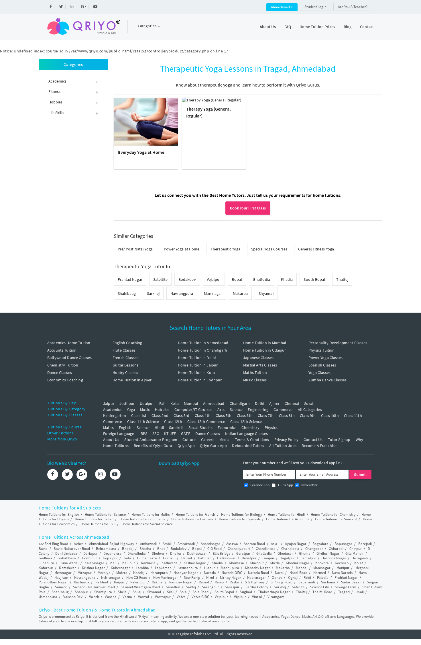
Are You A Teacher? (353, 6)
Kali (113, 562)
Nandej (138, 572)
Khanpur (257, 562)
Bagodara (320, 543)
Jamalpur (308, 558)
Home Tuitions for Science (105, 514)
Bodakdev (187, 279)
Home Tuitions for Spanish (239, 519)
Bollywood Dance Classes (69, 357)
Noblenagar (256, 577)
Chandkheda (266, 548)
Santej (191, 587)
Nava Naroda (342, 572)
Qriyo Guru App (213, 445)
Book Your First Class (248, 208)
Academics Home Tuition (68, 342)
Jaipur (108, 403)
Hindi (159, 427)
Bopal (237, 279)
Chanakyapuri (239, 548)
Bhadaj (127, 548)
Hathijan (204, 558)
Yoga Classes (319, 372)
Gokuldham (67, 558)
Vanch (94, 596)
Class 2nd (160, 415)
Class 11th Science (143, 421)
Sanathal (173, 587)
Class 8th (287, 415)
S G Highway (255, 582)
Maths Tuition (255, 372)
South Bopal (314, 279)
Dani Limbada (66, 553)
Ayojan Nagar (295, 543)
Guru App (285, 485)
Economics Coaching (65, 380)
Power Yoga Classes (325, 357)
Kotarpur (46, 567)
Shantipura (103, 591)
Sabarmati (306, 582)
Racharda (81, 582)
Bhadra (145, 548)
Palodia (323, 577)
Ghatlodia (261, 279)
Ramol (204, 582)
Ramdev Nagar (181, 582)
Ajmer (274, 403)
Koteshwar (67, 567)
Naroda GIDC (232, 572)
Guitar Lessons (125, 365)
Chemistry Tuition (62, 365)
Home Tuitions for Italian (94, 519)
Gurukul (169, 558)
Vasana (111, 596)
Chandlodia (290, 548)
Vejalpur (214, 279)
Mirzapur (85, 572)
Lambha (142, 567)
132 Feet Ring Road (53, 543)
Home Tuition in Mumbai (264, 342)
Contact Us (313, 439)
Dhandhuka (136, 553)
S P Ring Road (281, 582)
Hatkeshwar (226, 558)
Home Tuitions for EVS (97, 524)
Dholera (158, 553)
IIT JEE (170, 433)
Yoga (131, 409)
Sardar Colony (256, 587)
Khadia (287, 279)
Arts (221, 409)
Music (145, 409)
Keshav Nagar (195, 562)
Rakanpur (138, 582)
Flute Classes (124, 350)
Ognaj (293, 577)
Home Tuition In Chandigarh (202, 350)
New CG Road (136, 577)
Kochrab (342, 562)
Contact (367, 26)
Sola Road (200, 591)
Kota (174, 403)
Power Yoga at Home (182, 249)
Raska (234, 582)
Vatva (181, 596)
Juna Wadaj (69, 562)
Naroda (210, 572)
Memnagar (63, 572)
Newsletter (309, 485)
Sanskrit (176, 427)
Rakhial (158, 582)
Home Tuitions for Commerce (142, 519)
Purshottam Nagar (53, 582)
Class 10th (330, 415)
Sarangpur (210, 587)
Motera (121, 572)
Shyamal (266, 293)
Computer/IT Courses (193, 409)
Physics (271, 427)
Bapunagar (344, 543)
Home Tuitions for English (59, 514)
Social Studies (200, 427)
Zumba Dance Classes (327, 380)
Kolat (358, 562)
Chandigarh (240, 403)
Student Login (315, 6)
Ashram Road (254, 543)
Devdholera (112, 553)
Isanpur (268, 558)
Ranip (219, 582)
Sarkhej (153, 293)
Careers (207, 439)
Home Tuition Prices (317, 26)
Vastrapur (163, 596)
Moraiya (104, 572)
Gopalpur (110, 558)
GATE (185, 433)
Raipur (119, 582)
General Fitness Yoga (316, 249)
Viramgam (275, 596)
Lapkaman (163, 567)
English (125, 427)
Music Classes (255, 380)
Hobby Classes (125, 372)
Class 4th (202, 415)
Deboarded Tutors (248, 445)
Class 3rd (181, 415)
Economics (227, 427)
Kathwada (170, 562)
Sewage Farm (345, 587)
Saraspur (232, 587)
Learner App (259, 485)
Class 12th (173, 421)
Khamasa (236, 562)
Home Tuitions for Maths (150, 514)
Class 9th (308, 415)
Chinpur (355, 548)
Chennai (292, 403)
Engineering (258, 409)
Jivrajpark (360, 558)
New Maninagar (165, 577)
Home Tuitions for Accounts (287, 519)
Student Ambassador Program (150, 439)
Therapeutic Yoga (225, 249)
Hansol (186, 558)
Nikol (210, 577)
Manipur (343, 567)
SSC (155, 433)
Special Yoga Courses (269, 249)
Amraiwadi (186, 543)
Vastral (143, 596)
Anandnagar (211, 543)
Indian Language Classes (246, 433)
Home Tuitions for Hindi (286, 514)
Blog (347, 26)
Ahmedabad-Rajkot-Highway (111, 543)
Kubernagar (120, 567)
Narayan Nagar (186, 572)
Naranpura (159, 572)
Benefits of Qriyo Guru (153, 445)
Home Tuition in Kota (196, 372)
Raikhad (101, 582)
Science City (319, 587)
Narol (279, 572)
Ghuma (305, 553)
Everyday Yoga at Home (141, 152)
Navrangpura (181, 293)
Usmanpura (48, 596)
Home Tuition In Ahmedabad (203, 342)
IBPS (143, 433)
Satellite (160, 279)
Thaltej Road (322, 591)
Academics (112, 409)
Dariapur (90, 553)
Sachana (328, 582)
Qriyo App (186, 445)
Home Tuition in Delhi (197, 357)
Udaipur (147, 403)
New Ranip (192, 577)
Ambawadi (148, 543)
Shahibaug (127, 293)
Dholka (175, 553)
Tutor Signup (339, 439)
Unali (359, 591)
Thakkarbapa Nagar (274, 591)
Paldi (307, 577)
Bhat (161, 548)
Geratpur (243, 553)
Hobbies (162, 409)
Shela (122, 591)
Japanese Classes (258, 357)
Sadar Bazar (351, 582)
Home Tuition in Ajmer (132, 380)
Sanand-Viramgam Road (140, 587)
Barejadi (365, 543)
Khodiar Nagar (297, 562)
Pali (162, 403)
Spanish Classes (322, 365)
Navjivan (61, 577)
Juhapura (46, 562)
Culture (189, 439)
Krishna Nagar (93, 567)
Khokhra (322, 562)
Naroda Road (258, 572)
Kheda (275, 562)
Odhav (277, 577)
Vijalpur (240, 596)
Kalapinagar (94, 562)
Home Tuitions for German (192, 519)
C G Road (214, 548)
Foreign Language (118, 433)
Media (224, 439)
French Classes (125, 357)
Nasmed (319, 572)
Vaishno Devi (73, 596)
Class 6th (245, 415)
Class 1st (138, 415)
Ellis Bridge (221, 553)
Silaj (170, 591)
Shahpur (81, 591)
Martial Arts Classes (260, 365)
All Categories (310, 409)
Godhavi (45, 558)
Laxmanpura (188, 567)
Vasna (127, 596)
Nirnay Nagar (230, 577)
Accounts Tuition (61, 350)
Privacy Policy (286, 439)
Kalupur (128, 562)
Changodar (314, 548)
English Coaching (127, 342)
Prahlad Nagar (130, 279)
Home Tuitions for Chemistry (333, 514)
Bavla (43, 548)
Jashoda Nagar (334, 558)
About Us (268, 26)
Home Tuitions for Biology (241, 514)
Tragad (344, 591)
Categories (147, 25)
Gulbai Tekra (147, 558)
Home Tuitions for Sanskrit (336, 519)
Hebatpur (249, 558)
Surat (309, 403)
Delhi (259, 403)
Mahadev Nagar (257, 567)
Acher (78, 543)
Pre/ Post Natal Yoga (135, 249)
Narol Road (298, 572)
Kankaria (148, 562)
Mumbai (191, 403)
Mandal (302, 567)
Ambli (167, 543)
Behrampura (106, 548)
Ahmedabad (281, 7)
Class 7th (266, 415)
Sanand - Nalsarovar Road (94, 587)
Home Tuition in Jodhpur (200, 380)
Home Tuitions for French (195, 514)
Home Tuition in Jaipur (198, 365)
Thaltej (342, 279)
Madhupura (230, 567)
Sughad (246, 591)
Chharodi (336, 548)
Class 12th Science (246, 421)
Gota (127, 558)
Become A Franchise (319, 445)
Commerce (283, 409)
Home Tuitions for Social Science (147, 524)
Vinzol (257, 596)
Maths (108, 427)
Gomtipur (89, 558)
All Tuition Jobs (282, 445)
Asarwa (232, 543)
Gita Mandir (354, 553)
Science (236, 409)
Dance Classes (59, 372)
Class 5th (223, 415)
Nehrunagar (110, 577)
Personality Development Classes (337, 342)
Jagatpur (287, 558)
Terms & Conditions (252, 439)
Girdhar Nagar (327, 553)
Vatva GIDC (200, 596)
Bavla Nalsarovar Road (72, 548)
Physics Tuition (321, 350)
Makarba (240, 293)
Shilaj (137, 591)
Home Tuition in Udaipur (264, 350)
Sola (183, 591)
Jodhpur (127, 403)
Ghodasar (285, 553)
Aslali (275, 543)
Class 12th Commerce (206, 421)
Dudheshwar (197, 553)
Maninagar (213, 293)
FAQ (287, 26)
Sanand (61, 587)
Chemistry (250, 427)
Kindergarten (114, 415)
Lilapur (209, 567)
